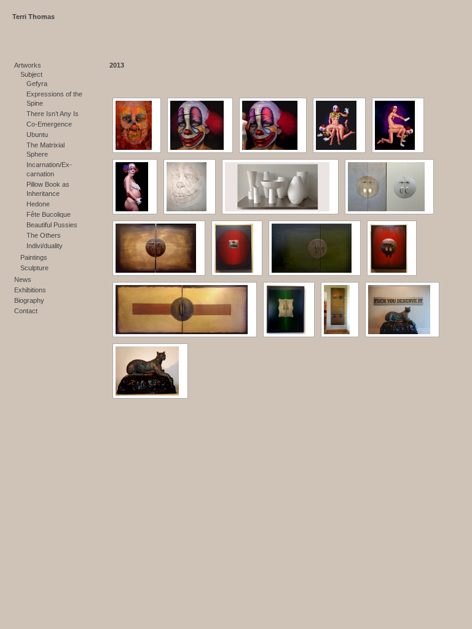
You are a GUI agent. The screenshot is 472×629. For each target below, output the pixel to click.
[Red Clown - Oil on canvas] (137, 125)
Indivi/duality (44, 245)
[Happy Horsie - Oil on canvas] (398, 125)
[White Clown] (190, 186)
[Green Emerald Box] (289, 309)
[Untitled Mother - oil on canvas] (135, 186)
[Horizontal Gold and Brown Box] (185, 309)
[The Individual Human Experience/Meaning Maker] (200, 125)
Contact (25, 310)
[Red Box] (392, 248)
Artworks (27, 65)
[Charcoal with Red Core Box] (236, 248)
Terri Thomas (33, 16)
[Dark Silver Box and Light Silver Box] (389, 186)
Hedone (38, 204)
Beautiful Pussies (51, 225)
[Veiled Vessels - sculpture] (280, 186)
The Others (43, 235)
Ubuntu (37, 134)
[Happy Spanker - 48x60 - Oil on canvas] (339, 125)
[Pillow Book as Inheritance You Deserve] (402, 309)
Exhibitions (30, 290)
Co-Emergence (49, 124)
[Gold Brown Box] (159, 248)
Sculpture (34, 268)
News (22, 279)
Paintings (33, 257)
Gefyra (36, 83)
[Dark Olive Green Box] (315, 248)
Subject (31, 74)
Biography (29, 300)
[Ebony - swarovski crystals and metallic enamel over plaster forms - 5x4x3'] (150, 371)
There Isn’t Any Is (52, 113)
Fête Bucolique (48, 214)
